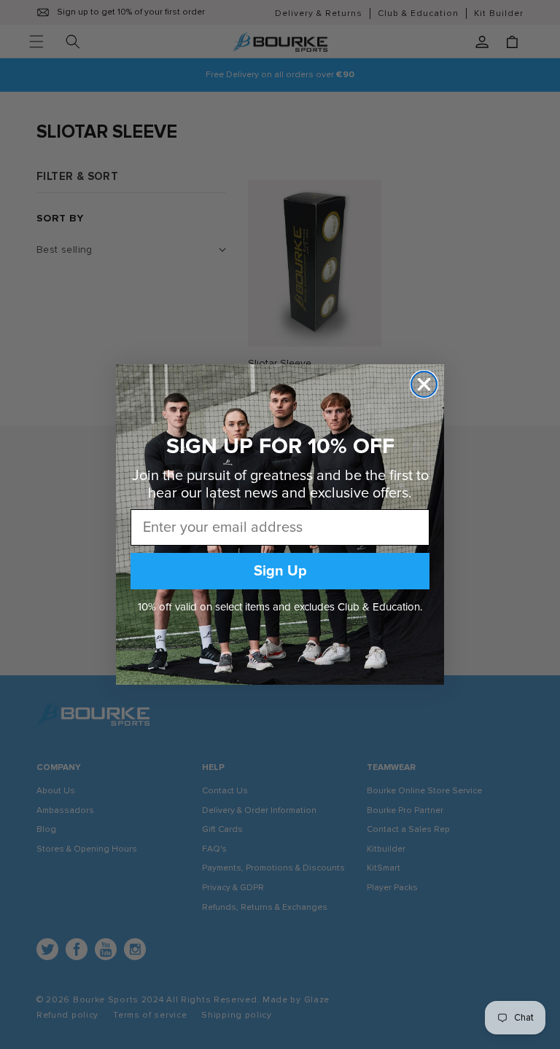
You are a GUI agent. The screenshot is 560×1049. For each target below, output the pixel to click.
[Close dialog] (424, 384)
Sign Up (280, 571)
